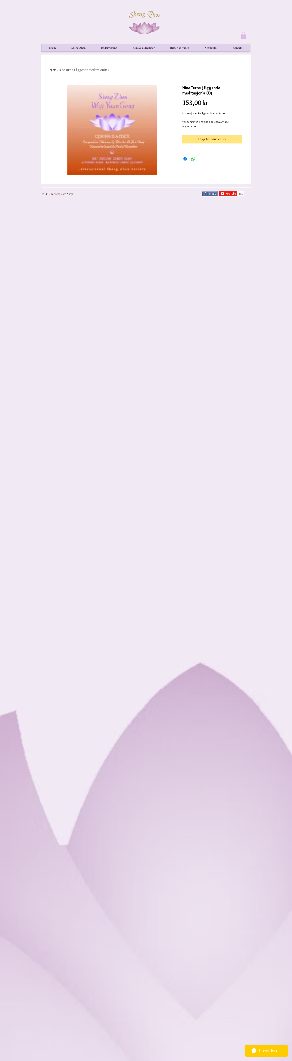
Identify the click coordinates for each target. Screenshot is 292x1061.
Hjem (53, 70)
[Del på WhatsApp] (193, 158)
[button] (243, 35)
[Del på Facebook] (185, 158)
